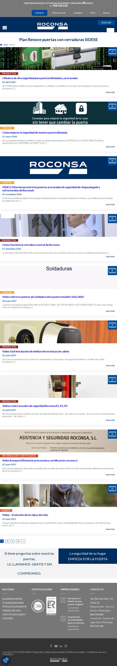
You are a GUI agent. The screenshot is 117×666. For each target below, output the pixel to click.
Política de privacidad (54, 652)
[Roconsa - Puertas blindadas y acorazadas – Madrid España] (52, 25)
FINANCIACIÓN (11, 610)
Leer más (110, 92)
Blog (5, 44)
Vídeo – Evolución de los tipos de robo (25, 514)
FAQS (92, 13)
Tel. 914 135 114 (98, 598)
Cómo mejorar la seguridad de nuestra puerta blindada (34, 132)
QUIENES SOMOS (12, 598)
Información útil (58, 13)
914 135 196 (96, 625)
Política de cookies (76, 652)
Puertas (7, 128)
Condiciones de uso (96, 652)
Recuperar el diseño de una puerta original (75, 601)
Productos (9, 73)
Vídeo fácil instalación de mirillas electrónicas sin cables (35, 351)
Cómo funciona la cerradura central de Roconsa (31, 244)
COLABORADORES (13, 602)
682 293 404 (96, 614)
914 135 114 (60, 5)
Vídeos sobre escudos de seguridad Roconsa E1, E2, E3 (34, 405)
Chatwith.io (8, 654)
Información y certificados (19, 456)
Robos (6, 510)
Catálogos (77, 13)
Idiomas (106, 13)
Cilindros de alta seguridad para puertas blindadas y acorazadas (40, 78)
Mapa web (38, 652)
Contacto (39, 13)
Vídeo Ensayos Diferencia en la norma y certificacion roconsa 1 (40, 460)
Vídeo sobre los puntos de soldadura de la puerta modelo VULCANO (43, 296)
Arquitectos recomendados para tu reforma (76, 619)
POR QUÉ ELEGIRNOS (14, 606)
